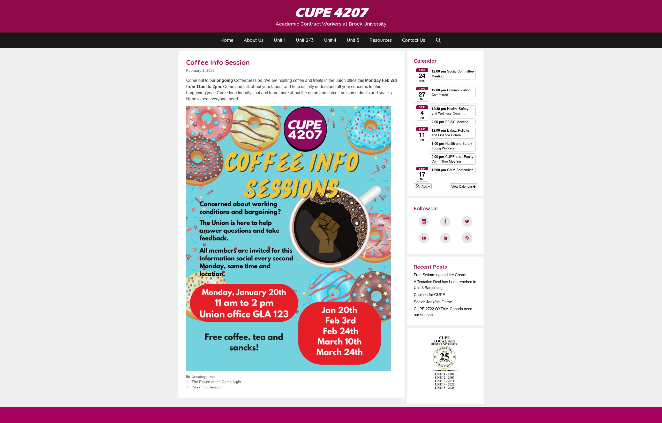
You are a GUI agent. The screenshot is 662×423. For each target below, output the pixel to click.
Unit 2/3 (305, 40)
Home (227, 40)
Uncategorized (203, 377)
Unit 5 (353, 40)
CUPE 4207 (331, 12)
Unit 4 (330, 40)
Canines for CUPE (429, 294)
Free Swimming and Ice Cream (440, 275)
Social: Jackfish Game (433, 302)
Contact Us (413, 40)
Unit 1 (279, 40)
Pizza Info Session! (207, 387)
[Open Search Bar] (438, 40)
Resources (381, 40)
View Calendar (462, 186)
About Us (254, 40)
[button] (422, 186)
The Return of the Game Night (216, 382)
